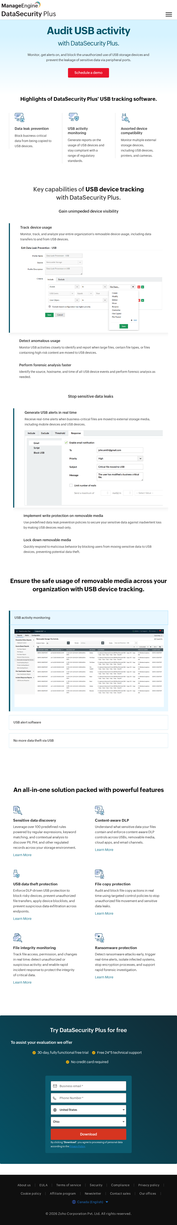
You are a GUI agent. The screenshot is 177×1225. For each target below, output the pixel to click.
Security (96, 1185)
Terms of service (68, 1185)
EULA (43, 1185)
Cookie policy (31, 1193)
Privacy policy (148, 1185)
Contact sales (120, 1193)
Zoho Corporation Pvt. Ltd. (79, 1213)
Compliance (120, 1185)
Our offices (147, 1193)
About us (24, 1185)
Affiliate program (63, 1193)
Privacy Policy (77, 1146)
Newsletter (93, 1193)
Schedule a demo (88, 73)
